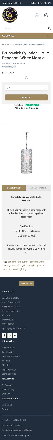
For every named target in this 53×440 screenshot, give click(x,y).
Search (9, 44)
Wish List (6, 393)
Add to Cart (27, 97)
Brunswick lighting (17, 269)
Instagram (9, 335)
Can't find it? (8, 352)
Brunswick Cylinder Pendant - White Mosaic (30, 44)
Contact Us (7, 404)
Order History (8, 389)
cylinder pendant (30, 261)
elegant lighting (30, 265)
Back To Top (26, 283)
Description (14, 187)
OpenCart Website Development (16, 435)
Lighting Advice (9, 373)
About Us (6, 360)
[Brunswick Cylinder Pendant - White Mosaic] (26, 153)
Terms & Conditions (11, 356)
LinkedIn (15, 335)
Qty (8, 87)
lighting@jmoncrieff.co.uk (14, 328)
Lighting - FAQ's (9, 369)
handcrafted (16, 265)
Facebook (4, 335)
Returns (5, 409)
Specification (38, 187)
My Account (7, 385)
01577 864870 (8, 324)
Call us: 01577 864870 (40, 2)
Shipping (6, 365)
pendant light (14, 261)
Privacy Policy (8, 347)
